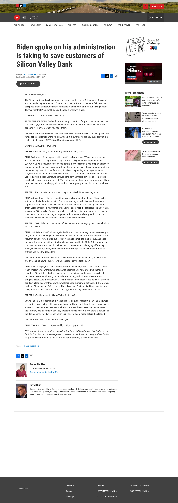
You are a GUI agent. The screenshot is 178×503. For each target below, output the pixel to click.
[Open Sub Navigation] (26, 25)
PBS (137, 25)
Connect (108, 25)
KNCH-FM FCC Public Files (139, 486)
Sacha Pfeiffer (30, 74)
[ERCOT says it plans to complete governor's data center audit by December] (133, 101)
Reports (101, 486)
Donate (158, 6)
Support (72, 25)
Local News (35, 25)
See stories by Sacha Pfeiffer (44, 372)
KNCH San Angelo (90, 25)
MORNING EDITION (31, 346)
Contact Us (70, 486)
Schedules (19, 25)
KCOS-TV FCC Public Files (139, 491)
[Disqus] (89, 444)
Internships (70, 497)
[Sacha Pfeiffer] (21, 370)
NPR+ (144, 25)
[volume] (24, 17)
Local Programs (54, 25)
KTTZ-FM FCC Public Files (107, 491)
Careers (69, 491)
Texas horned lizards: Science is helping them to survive (151, 154)
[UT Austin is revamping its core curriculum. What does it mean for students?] (133, 132)
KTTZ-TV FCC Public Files (107, 497)
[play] (17, 17)
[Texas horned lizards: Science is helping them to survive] (133, 155)
